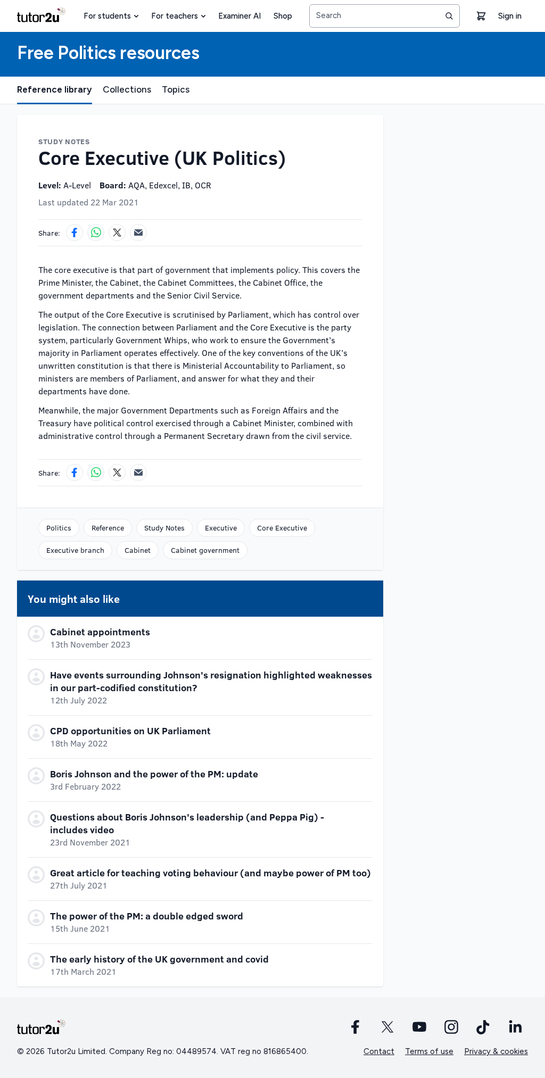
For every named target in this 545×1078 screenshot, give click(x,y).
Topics (175, 89)
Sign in (510, 16)
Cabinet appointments (100, 631)
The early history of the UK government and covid (159, 958)
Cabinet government (205, 550)
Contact (379, 1051)
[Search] (449, 16)
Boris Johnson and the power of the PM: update (154, 773)
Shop (283, 16)
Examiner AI (239, 16)
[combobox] (384, 16)
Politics (58, 528)
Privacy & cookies (496, 1051)
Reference (108, 528)
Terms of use (429, 1051)
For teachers (174, 16)
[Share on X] (117, 232)
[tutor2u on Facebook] (355, 1027)
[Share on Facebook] (74, 232)
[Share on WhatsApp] (95, 232)
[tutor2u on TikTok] (483, 1027)
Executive (221, 528)
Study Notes (164, 528)
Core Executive (282, 528)
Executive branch (75, 550)
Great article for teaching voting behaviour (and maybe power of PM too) (210, 872)
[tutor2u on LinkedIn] (515, 1027)
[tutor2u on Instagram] (451, 1027)
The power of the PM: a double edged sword (146, 915)
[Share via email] (138, 232)
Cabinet (138, 550)
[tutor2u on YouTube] (419, 1027)
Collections (127, 89)
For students (107, 16)
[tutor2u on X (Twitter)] (387, 1027)
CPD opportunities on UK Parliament (130, 730)
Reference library (54, 89)
